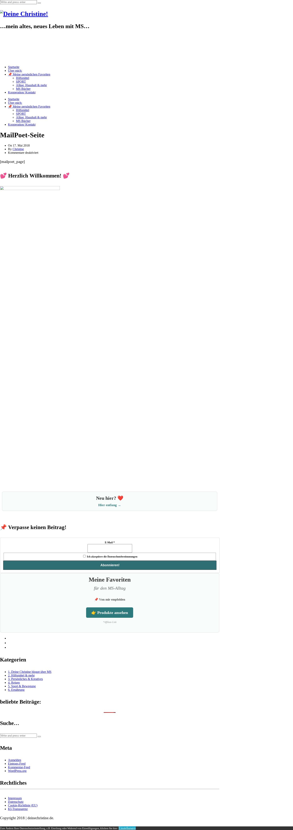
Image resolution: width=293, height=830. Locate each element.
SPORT (21, 81)
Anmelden (14, 760)
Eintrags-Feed (17, 763)
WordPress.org (17, 770)
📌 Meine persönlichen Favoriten (29, 74)
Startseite (13, 67)
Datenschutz (16, 801)
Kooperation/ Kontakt (21, 92)
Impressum (15, 798)
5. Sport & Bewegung (22, 686)
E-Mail (110, 542)
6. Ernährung (16, 689)
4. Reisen (14, 682)
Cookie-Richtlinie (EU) (22, 805)
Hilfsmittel (22, 78)
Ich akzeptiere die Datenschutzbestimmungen (111, 556)
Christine (18, 149)
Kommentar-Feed (19, 767)
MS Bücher (23, 88)
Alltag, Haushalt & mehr (31, 85)
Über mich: (15, 70)
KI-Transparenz (18, 809)
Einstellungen (127, 828)
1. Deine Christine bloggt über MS (29, 671)
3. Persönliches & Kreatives (25, 679)
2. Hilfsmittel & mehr (21, 675)
